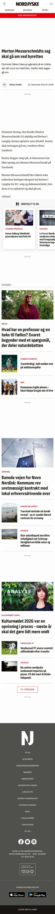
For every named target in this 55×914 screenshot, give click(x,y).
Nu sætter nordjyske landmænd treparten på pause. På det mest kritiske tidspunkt (35, 672)
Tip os (27, 752)
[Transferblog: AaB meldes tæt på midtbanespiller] (9, 363)
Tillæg (27, 831)
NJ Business (27, 759)
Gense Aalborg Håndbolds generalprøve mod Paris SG (18, 235)
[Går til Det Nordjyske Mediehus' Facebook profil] (21, 841)
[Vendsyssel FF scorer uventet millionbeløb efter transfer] (9, 647)
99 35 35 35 (29, 857)
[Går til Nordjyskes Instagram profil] (27, 841)
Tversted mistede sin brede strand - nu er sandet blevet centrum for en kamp (35, 515)
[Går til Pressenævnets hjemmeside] (27, 869)
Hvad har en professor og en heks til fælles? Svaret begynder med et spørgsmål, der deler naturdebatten (26, 337)
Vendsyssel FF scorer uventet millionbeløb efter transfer (36, 650)
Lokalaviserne (27, 818)
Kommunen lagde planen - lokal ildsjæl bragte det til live (36, 389)
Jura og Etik (27, 792)
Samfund (9, 10)
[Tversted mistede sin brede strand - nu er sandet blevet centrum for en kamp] (9, 512)
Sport (45, 10)
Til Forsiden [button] (28, 689)
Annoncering (27, 779)
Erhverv (27, 10)
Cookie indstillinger (27, 909)
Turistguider (28, 825)
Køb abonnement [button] (27, 15)
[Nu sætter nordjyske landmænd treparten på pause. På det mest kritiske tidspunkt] (9, 666)
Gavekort (27, 772)
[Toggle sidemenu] (51, 4)
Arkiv (27, 811)
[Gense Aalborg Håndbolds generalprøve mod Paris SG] (19, 218)
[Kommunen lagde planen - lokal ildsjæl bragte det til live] (9, 387)
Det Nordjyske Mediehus (32, 851)
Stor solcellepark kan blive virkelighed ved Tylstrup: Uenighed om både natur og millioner (35, 540)
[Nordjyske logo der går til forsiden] (27, 4)
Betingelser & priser (27, 785)
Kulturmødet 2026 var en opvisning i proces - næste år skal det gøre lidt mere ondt (27, 627)
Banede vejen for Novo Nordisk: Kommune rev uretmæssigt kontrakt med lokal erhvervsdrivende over (26, 485)
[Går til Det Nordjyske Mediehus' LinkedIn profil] (34, 841)
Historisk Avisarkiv (27, 805)
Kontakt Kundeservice (27, 798)
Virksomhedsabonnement (27, 766)
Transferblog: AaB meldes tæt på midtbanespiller (36, 365)
